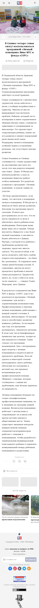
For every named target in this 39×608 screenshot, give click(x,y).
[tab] (16, 595)
